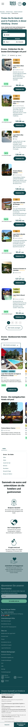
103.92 (19, 220)
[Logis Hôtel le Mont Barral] (7, 65)
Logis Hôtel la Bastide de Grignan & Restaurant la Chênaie (11, 374)
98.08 (20, 85)
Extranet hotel (4, 636)
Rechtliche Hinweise (6, 654)
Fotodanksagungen (6, 672)
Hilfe (2, 666)
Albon (4, 457)
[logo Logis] (13, 3)
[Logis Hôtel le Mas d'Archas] (7, 136)
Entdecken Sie (20, 89)
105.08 (19, 121)
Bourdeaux (5, 468)
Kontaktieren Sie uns (6, 624)
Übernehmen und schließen (21, 724)
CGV (2, 663)
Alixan (4, 460)
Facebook (7, 677)
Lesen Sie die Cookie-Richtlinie (8, 718)
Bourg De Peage (7, 471)
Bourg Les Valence (7, 474)
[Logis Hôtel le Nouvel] (7, 294)
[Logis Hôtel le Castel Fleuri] (7, 100)
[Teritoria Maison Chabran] (7, 170)
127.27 (19, 278)
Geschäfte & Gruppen (6, 645)
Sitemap (3, 669)
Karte (4, 55)
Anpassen (7, 724)
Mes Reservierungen (6, 621)
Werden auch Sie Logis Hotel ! (8, 633)
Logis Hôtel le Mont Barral (18, 66)
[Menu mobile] (2, 4)
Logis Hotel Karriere (6, 648)
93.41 (20, 252)
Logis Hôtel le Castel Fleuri (18, 102)
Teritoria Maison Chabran (17, 171)
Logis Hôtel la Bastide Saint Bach (19, 235)
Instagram (19, 677)
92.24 (20, 313)
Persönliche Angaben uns (7, 657)
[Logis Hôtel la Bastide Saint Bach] (7, 236)
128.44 (19, 154)
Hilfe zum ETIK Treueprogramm (8, 627)
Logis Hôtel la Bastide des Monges (19, 203)
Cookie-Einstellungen (6, 660)
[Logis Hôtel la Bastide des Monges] (7, 204)
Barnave (5, 465)
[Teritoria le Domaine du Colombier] (7, 267)
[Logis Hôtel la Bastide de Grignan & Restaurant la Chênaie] (12, 358)
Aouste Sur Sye (6, 463)
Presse (2, 639)
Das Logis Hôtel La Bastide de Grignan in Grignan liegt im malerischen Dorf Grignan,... (11, 380)
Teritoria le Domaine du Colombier (19, 269)
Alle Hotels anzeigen (14, 328)
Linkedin (7, 681)
